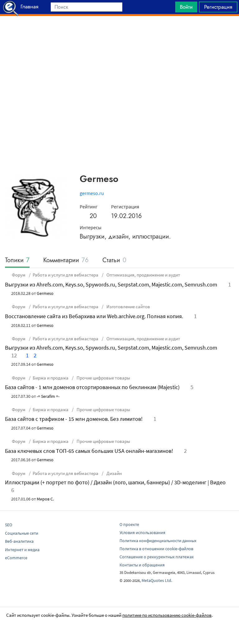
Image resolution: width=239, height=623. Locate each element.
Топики (17, 260)
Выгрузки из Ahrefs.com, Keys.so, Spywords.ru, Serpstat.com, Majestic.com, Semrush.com (111, 284)
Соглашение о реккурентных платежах (157, 557)
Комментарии (66, 260)
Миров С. (45, 499)
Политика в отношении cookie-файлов (156, 548)
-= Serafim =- (48, 396)
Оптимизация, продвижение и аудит (142, 275)
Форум (18, 275)
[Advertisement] (119, 31)
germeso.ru (92, 193)
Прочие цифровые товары (103, 378)
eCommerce (16, 557)
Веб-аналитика (19, 541)
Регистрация (218, 7)
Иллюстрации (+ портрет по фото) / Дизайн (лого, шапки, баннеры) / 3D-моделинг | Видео (115, 482)
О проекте (129, 524)
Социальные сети (21, 533)
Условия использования (142, 532)
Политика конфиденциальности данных (158, 540)
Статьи (114, 260)
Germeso (45, 293)
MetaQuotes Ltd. (157, 580)
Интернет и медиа (22, 549)
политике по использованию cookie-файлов (167, 615)
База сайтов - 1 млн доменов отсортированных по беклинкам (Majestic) (92, 387)
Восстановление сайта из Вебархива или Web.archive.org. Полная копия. (94, 316)
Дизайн (113, 473)
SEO (8, 525)
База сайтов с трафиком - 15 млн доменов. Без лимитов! (74, 418)
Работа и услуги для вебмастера (65, 275)
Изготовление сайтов (127, 306)
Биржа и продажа (50, 378)
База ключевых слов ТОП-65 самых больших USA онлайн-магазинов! (89, 450)
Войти (186, 7)
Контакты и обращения (142, 565)
